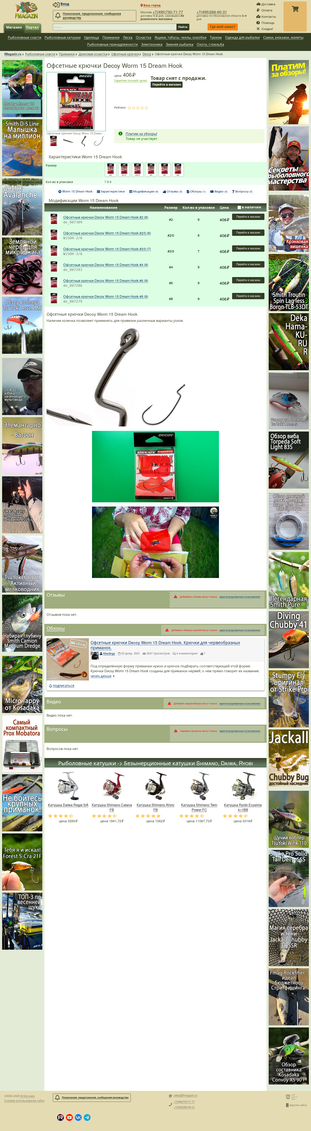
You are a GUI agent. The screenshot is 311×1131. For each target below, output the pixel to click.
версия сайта (298, 1105)
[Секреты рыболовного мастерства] (289, 158)
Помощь (268, 22)
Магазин (14, 27)
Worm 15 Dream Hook (77, 191)
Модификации (145, 191)
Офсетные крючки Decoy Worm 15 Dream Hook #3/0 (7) (107, 248)
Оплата (266, 10)
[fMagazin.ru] (26, 9)
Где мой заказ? (222, 27)
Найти (182, 27)
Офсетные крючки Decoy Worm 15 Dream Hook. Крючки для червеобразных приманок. (165, 644)
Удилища (91, 37)
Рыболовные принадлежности (112, 44)
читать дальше (101, 676)
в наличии (251, 207)
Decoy (147, 54)
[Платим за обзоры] (289, 92)
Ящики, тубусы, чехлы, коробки (180, 37)
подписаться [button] (63, 685)
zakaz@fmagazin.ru (185, 1095)
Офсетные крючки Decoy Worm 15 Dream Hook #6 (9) (105, 280)
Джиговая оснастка (93, 54)
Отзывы (174, 191)
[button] (60, 1117)
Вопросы (244, 191)
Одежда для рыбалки (242, 37)
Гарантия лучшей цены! (130, 80)
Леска (127, 37)
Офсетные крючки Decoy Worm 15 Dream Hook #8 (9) (105, 296)
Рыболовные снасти (24, 37)
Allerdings (109, 653)
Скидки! (267, 28)
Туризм (216, 37)
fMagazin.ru (12, 54)
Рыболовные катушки (63, 37)
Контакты (268, 16)
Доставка (268, 4)
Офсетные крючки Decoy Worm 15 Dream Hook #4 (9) (105, 264)
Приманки (111, 37)
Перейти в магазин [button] (166, 84)
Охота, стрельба (210, 44)
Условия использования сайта (24, 1100)
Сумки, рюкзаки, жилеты (283, 37)
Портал (32, 27)
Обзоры (198, 191)
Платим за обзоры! (141, 133)
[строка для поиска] (114, 27)
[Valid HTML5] (288, 1096)
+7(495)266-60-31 (212, 11)
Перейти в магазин (248, 216)
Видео (221, 191)
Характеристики (113, 191)
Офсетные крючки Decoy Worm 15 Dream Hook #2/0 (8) (107, 233)
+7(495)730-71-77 (168, 11)
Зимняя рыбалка (179, 44)
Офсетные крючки (125, 54)
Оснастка (143, 37)
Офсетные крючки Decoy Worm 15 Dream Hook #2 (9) (105, 217)
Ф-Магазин (27, 1096)
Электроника (151, 44)
